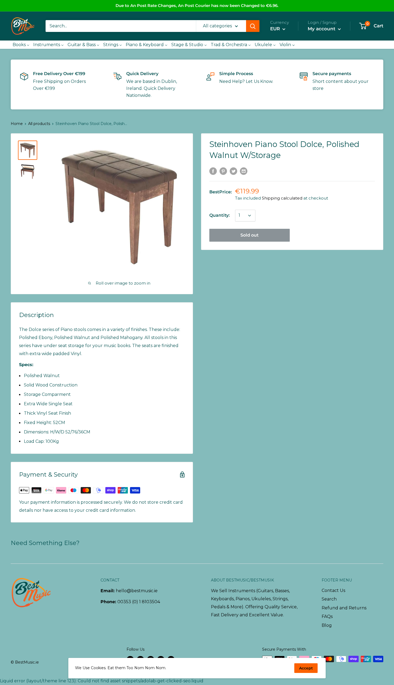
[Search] (252, 26)
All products (39, 123)
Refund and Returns (344, 607)
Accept (306, 668)
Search (329, 599)
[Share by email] (243, 171)
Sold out (249, 235)
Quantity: (219, 215)
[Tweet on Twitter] (233, 171)
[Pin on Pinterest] (223, 171)
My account (322, 28)
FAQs (327, 616)
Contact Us (333, 590)
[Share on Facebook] (213, 171)
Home (17, 123)
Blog (327, 625)
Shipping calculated (282, 198)
